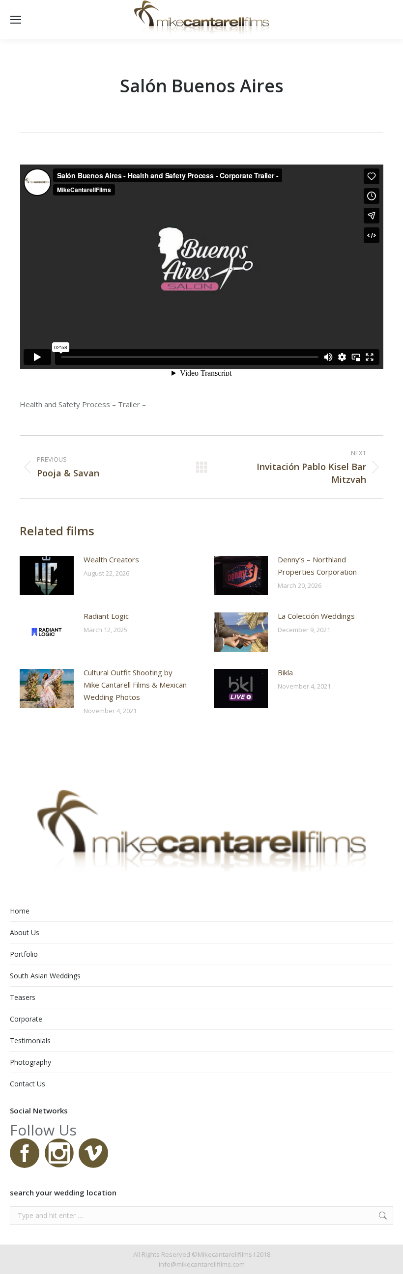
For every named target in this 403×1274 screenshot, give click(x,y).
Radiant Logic (106, 616)
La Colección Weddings (316, 616)
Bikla (285, 672)
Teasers (22, 997)
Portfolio (24, 954)
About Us (24, 932)
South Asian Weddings (45, 975)
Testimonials (30, 1040)
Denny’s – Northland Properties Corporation (317, 565)
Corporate (26, 1019)
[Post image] (47, 575)
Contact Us (27, 1083)
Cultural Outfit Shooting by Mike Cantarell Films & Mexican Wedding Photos (135, 684)
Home (19, 910)
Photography (30, 1062)
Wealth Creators (111, 559)
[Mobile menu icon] (16, 20)
